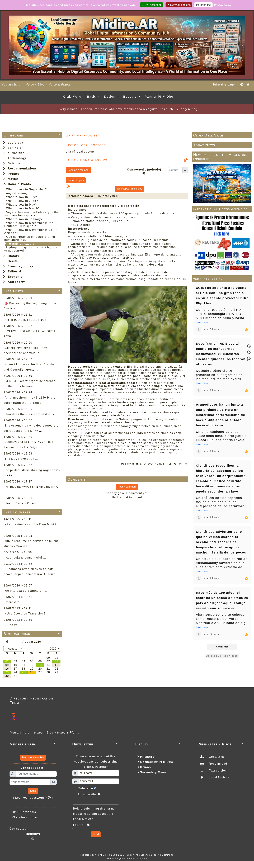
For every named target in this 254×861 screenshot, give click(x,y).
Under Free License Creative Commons (150, 855)
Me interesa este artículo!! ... (26, 590)
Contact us (216, 756)
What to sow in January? (24, 219)
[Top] (249, 346)
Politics (13, 173)
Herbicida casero (21, 243)
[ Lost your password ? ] (33, 797)
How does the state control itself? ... (31, 414)
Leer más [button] (202, 322)
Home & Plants (18, 184)
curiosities (15, 153)
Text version (217, 770)
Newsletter (95, 744)
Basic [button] (92, 96)
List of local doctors (80, 151)
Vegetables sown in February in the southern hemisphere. (31, 214)
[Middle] (249, 352)
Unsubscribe (87, 794)
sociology (14, 142)
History (12, 255)
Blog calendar (31, 634)
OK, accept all (153, 4)
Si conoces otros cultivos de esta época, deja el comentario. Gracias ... (29, 574)
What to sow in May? (21, 204)
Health (12, 261)
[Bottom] (249, 358)
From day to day (19, 266)
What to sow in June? (22, 200)
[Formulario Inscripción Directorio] (14, 716)
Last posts (31, 291)
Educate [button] (130, 96)
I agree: (80, 824)
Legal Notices (218, 777)
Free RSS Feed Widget (223, 656)
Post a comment (127, 486)
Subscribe (85, 788)
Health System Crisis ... (22, 503)
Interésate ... (14, 602)
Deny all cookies (180, 4)
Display (158, 744)
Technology (16, 158)
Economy (14, 276)
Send (33, 790)
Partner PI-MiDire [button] (160, 96)
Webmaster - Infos (220, 744)
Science (13, 163)
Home (30, 84)
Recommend (217, 763)
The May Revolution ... (21, 458)
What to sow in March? (23, 208)
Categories (31, 135)
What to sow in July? (21, 197)
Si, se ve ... (13, 624)
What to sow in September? (26, 189)
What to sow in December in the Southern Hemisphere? (28, 224)
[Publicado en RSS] (246, 329)
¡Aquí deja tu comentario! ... (25, 557)
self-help (14, 147)
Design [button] (110, 96)
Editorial (13, 271)
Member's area (33, 744)
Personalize (203, 4)
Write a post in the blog (129, 188)
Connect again (76, 180)
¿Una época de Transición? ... (27, 613)
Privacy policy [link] (222, 4)
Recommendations (21, 168)
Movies (12, 178)
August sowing (17, 193)
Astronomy (15, 281)
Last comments (31, 512)
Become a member (78, 169)
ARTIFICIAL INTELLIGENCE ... (28, 319)
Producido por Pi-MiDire (94, 855)
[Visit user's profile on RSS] (198, 329)
